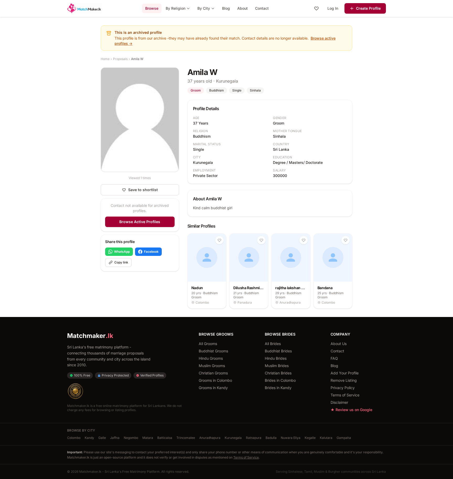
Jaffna (115, 438)
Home (105, 59)
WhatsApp (122, 252)
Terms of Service (345, 395)
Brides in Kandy (278, 387)
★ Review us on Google (351, 409)
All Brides (273, 343)
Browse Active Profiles (139, 221)
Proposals (120, 59)
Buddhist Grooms (213, 351)
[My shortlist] (316, 8)
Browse (151, 8)
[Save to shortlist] (219, 240)
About (242, 8)
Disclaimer (339, 402)
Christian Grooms (213, 373)
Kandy (89, 438)
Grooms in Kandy (213, 387)
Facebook (151, 252)
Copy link (121, 262)
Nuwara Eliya (290, 438)
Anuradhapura (209, 438)
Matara (147, 438)
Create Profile (368, 8)
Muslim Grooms (212, 365)
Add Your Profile (345, 373)
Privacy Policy (343, 387)
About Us (339, 343)
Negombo (131, 438)
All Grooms (208, 343)
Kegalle (310, 438)
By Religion (175, 8)
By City (203, 8)
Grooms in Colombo (215, 380)
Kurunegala (233, 438)
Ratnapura (253, 438)
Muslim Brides (277, 365)
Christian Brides (278, 373)
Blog (226, 8)
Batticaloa (164, 438)
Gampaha (344, 438)
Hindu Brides (276, 358)
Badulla (271, 438)
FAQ (334, 358)
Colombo (73, 438)
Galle (102, 438)
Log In (332, 8)
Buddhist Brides (278, 351)
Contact (262, 8)
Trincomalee (185, 438)
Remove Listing (344, 380)
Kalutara (326, 438)
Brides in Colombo (280, 380)
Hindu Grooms (211, 358)
